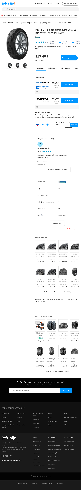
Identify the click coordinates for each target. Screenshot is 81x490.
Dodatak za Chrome (54, 457)
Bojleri (50, 417)
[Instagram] (11, 456)
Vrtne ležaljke (36, 420)
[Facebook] (3, 456)
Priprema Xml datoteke (54, 449)
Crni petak (60, 484)
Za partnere (51, 464)
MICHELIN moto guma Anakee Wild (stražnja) (40, 361)
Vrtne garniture (52, 421)
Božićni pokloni (22, 484)
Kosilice (19, 417)
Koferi (65, 421)
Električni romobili (7, 421)
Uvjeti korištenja (68, 445)
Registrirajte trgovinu (70, 3)
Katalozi (50, 3)
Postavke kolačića (69, 449)
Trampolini (36, 423)
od (40, 261)
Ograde (4, 417)
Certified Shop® (52, 453)
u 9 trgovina (63, 338)
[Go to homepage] (8, 3)
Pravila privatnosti (69, 442)
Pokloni (34, 484)
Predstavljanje (36, 442)
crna (59, 189)
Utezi (65, 414)
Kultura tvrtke (36, 445)
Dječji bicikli (36, 427)
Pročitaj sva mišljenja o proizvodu (57, 170)
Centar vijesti (36, 449)
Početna (4, 23)
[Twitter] (6, 456)
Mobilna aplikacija (40, 3)
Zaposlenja (36, 453)
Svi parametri (57, 223)
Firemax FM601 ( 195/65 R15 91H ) (63, 361)
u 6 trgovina (40, 259)
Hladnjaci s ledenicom (70, 417)
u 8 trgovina (51, 259)
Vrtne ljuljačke (21, 414)
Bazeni (50, 414)
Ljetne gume (5, 414)
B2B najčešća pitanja (54, 461)
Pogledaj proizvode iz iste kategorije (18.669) (57, 292)
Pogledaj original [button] (41, 164)
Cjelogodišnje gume (26, 23)
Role (18, 421)
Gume (17, 23)
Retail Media (51, 468)
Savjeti (58, 3)
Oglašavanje (51, 442)
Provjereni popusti (47, 484)
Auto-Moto (11, 23)
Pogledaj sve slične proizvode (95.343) (57, 371)
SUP (65, 425)
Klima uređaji (21, 425)
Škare (49, 425)
